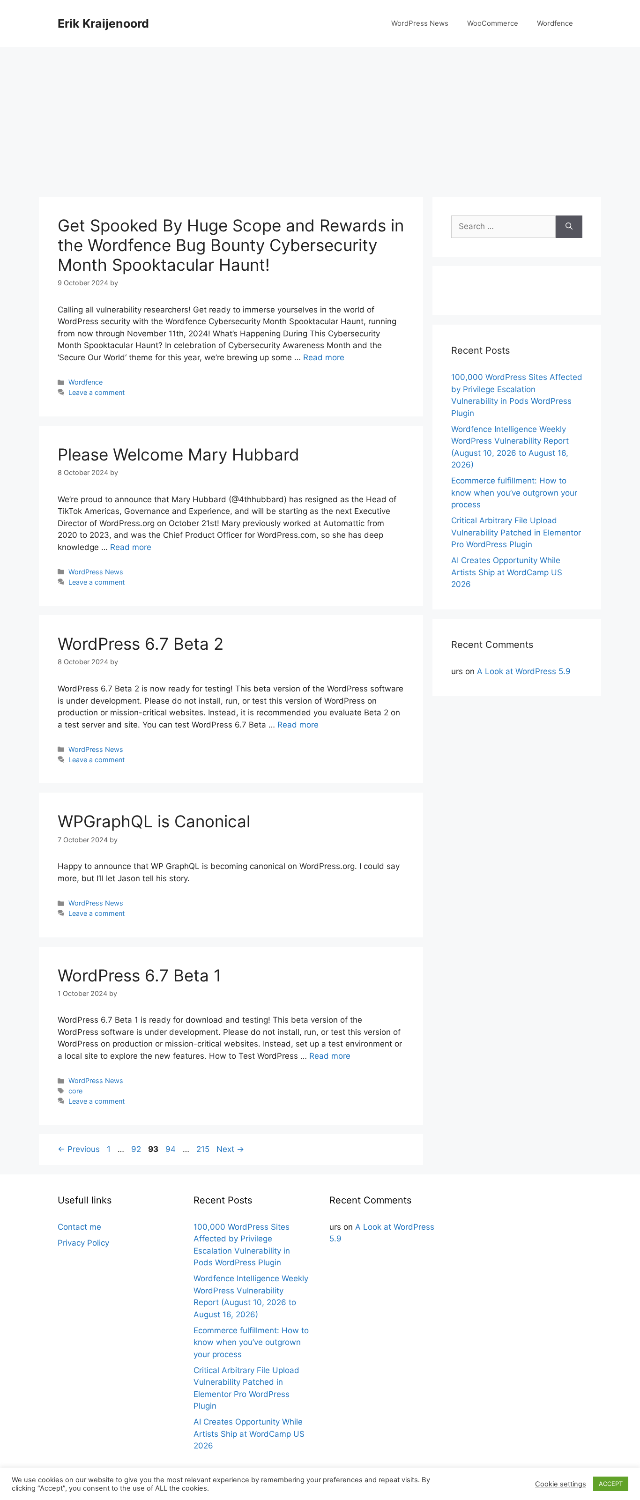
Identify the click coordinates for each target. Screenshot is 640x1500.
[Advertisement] (320, 117)
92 (137, 1149)
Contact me (79, 1227)
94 (171, 1149)
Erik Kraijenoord (103, 23)
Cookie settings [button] (560, 1484)
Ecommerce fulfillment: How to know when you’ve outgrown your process (514, 492)
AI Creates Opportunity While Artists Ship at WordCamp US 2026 (506, 572)
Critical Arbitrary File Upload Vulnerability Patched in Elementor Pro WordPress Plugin (516, 532)
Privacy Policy (83, 1243)
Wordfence (555, 23)
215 (204, 1149)
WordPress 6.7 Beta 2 (140, 643)
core (75, 1091)
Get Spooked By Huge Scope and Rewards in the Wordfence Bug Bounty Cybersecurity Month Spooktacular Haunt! (231, 245)
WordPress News (419, 23)
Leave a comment (96, 392)
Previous (79, 1149)
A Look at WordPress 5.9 (524, 671)
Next (230, 1149)
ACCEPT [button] (611, 1483)
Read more (323, 357)
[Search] (569, 226)
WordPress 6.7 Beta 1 (139, 975)
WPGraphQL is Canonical (154, 821)
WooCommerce (492, 23)
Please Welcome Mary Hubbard (178, 454)
